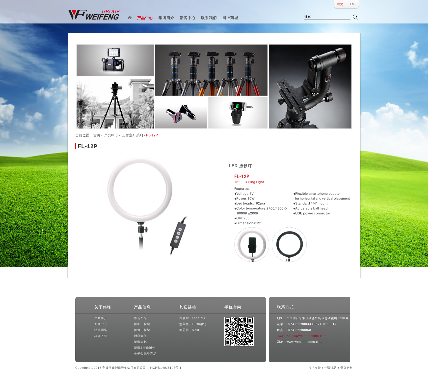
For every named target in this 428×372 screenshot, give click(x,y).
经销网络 (100, 330)
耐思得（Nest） (190, 330)
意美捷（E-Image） (193, 324)
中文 (340, 4)
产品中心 (145, 18)
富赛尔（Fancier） (193, 318)
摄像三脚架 (142, 330)
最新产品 (140, 318)
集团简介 (166, 18)
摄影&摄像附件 (144, 348)
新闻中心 (188, 18)
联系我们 (209, 18)
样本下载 (100, 336)
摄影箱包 (140, 342)
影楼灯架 (140, 336)
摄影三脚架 (142, 324)
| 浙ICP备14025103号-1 (164, 368)
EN (352, 4)
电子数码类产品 (145, 353)
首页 (96, 135)
